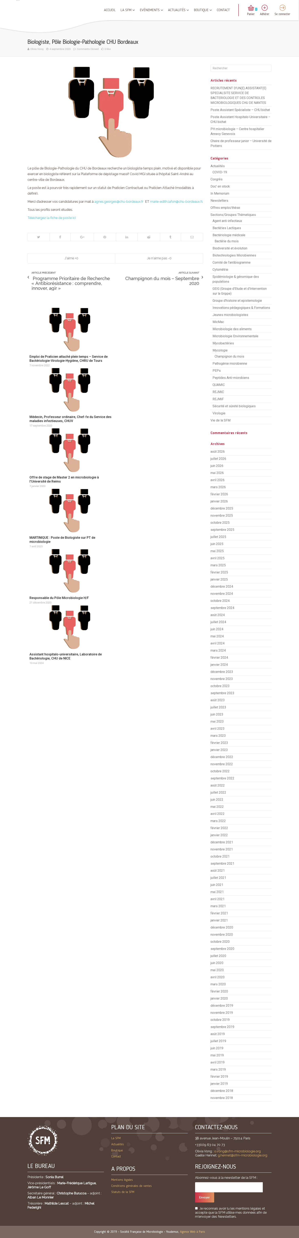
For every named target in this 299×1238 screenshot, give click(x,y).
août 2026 (218, 452)
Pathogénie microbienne (230, 363)
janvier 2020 (219, 998)
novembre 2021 (222, 849)
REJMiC (218, 392)
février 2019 (219, 1077)
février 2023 (219, 743)
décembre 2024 (222, 586)
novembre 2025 (222, 515)
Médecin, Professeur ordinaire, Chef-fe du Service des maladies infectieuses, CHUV (70, 419)
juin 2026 (217, 466)
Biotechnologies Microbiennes (234, 255)
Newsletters (219, 201)
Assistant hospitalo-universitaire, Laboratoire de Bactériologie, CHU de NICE (65, 656)
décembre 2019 (222, 1005)
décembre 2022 (222, 757)
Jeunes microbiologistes (230, 315)
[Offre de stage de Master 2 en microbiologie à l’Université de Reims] (71, 450)
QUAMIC (219, 385)
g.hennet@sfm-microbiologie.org (242, 1155)
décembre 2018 (222, 1091)
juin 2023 (217, 714)
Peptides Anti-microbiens (231, 378)
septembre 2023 (222, 693)
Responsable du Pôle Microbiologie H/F (59, 598)
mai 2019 (217, 1055)
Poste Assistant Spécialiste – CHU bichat (240, 110)
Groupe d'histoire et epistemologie (237, 301)
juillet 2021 (218, 878)
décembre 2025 (222, 508)
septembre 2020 (222, 949)
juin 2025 (217, 544)
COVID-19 (220, 172)
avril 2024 (218, 643)
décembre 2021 (222, 842)
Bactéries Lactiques (227, 228)
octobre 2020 (220, 942)
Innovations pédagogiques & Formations (241, 308)
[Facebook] (60, 237)
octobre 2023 (220, 686)
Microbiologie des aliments (232, 329)
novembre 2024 (222, 594)
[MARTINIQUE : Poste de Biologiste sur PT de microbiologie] (71, 510)
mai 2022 (217, 807)
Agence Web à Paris (192, 1232)
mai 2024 (217, 636)
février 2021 (219, 913)
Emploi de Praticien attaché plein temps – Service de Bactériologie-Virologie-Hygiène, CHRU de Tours (68, 359)
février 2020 (219, 991)
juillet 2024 (218, 622)
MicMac (218, 322)
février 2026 (219, 494)
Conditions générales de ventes (131, 1186)
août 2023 (218, 700)
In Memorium (220, 193)
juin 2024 (217, 629)
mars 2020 (218, 984)
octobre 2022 (220, 771)
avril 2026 (218, 480)
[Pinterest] (105, 237)
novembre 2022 (222, 764)
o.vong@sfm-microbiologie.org (237, 1151)
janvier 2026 (219, 501)
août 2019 (218, 1034)
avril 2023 (218, 729)
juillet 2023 (218, 707)
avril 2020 (218, 977)
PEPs (217, 371)
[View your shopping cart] (251, 8)
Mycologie (220, 350)
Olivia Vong (37, 49)
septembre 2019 (222, 1027)
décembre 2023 (222, 672)
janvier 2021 (219, 920)
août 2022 (218, 785)
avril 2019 (218, 1062)
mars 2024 (218, 650)
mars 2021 (218, 906)
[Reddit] (148, 237)
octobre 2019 (220, 1020)
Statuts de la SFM (122, 1192)
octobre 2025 (220, 523)
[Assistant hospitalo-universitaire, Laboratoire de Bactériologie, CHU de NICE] (71, 627)
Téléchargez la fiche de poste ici (51, 218)
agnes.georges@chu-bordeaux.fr (118, 202)
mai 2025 (217, 551)
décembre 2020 (222, 927)
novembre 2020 (222, 934)
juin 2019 (217, 1048)
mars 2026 (218, 487)
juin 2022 (217, 800)
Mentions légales (122, 1180)
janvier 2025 (219, 579)
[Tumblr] (170, 237)
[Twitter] (39, 237)
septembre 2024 (222, 608)
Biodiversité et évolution (230, 248)
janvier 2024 (219, 665)
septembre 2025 (222, 530)
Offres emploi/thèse (225, 208)
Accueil (110, 10)
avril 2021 (218, 899)
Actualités (177, 10)
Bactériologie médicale (229, 235)
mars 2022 (218, 821)
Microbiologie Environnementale (235, 336)
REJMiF (218, 399)
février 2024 (219, 657)
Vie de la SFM (220, 420)
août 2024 (218, 615)
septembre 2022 (222, 778)
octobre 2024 (220, 601)
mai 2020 (217, 970)
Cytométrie (220, 270)
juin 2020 (217, 963)
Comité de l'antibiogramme (232, 262)
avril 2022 (218, 814)
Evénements (150, 10)
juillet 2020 (218, 956)
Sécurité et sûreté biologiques (234, 406)
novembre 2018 (222, 1098)
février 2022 (219, 828)
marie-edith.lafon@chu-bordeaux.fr (176, 202)
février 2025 (219, 572)
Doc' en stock (220, 186)
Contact (223, 10)
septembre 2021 (222, 863)
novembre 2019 (222, 1013)
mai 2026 (217, 473)
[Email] (192, 237)
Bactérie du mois (227, 241)
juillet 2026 (218, 459)
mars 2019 (218, 1069)
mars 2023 (218, 736)
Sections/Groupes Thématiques (233, 215)
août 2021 (218, 871)
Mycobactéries (223, 343)
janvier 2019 (219, 1084)
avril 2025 (218, 558)
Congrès (217, 179)
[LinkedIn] (127, 237)
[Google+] (82, 237)
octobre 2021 (220, 856)
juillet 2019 (218, 1041)
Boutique (201, 10)
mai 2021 (217, 892)
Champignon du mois (229, 356)
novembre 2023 (222, 679)
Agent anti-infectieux (227, 221)
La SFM (125, 10)
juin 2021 (217, 885)
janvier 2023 (219, 750)
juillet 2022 (218, 792)
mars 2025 (218, 565)
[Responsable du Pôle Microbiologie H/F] (71, 571)
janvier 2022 (219, 835)
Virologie (219, 413)
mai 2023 (217, 721)
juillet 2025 (218, 537)
